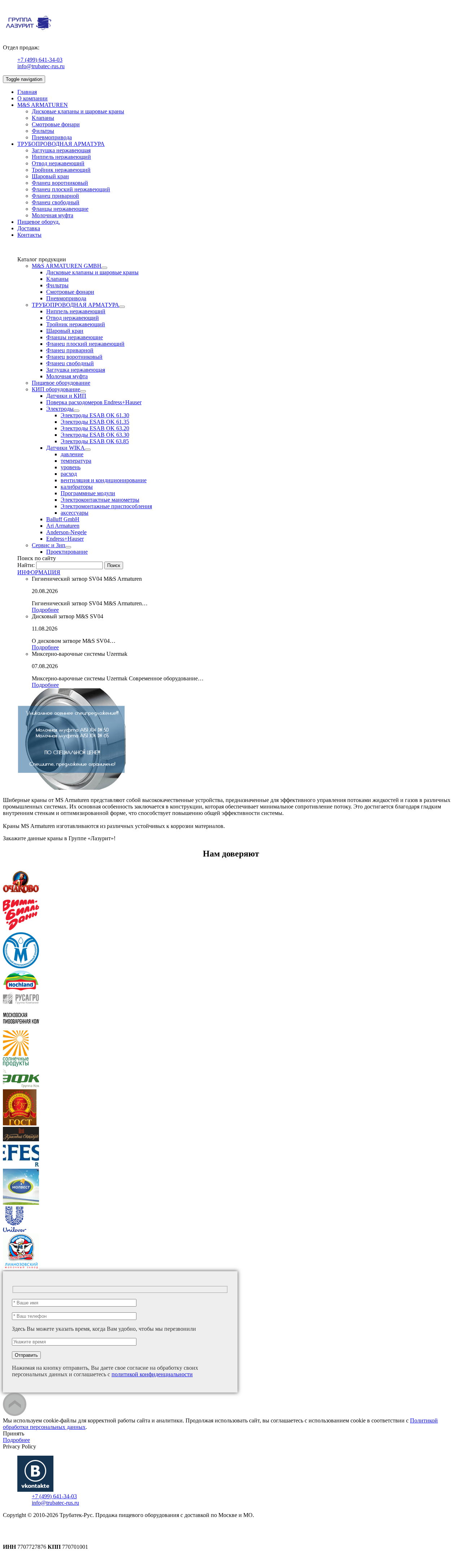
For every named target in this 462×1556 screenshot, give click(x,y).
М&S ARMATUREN (42, 105)
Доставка (28, 228)
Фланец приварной (55, 196)
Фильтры (43, 131)
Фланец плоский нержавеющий (71, 189)
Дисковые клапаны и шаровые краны (78, 111)
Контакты (29, 235)
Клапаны (43, 118)
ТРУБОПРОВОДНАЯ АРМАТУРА (61, 144)
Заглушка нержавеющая (61, 150)
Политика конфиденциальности (42, 1528)
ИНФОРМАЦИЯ (38, 572)
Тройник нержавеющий (61, 170)
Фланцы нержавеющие (60, 209)
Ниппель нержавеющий (61, 157)
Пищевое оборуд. (38, 222)
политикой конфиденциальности (152, 1374)
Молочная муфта (52, 215)
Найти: (26, 565)
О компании (32, 98)
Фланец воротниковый (60, 183)
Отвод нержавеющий (58, 163)
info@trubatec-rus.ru (41, 66)
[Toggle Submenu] (104, 268)
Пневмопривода (52, 137)
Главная (27, 92)
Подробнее (45, 610)
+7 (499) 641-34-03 (39, 60)
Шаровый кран (50, 176)
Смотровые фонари (56, 124)
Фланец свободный (55, 202)
